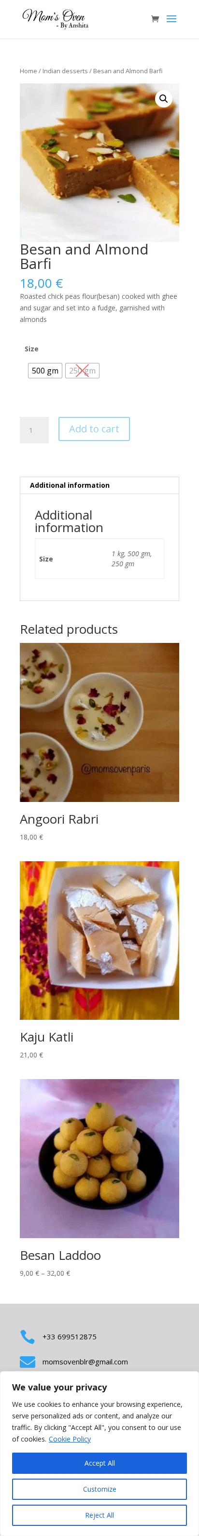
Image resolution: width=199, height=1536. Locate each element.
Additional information (70, 485)
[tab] (99, 485)
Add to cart (94, 428)
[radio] (45, 370)
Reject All (99, 1515)
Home (28, 71)
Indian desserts (65, 71)
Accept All (100, 1463)
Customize (99, 1489)
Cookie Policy (70, 1438)
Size (32, 348)
